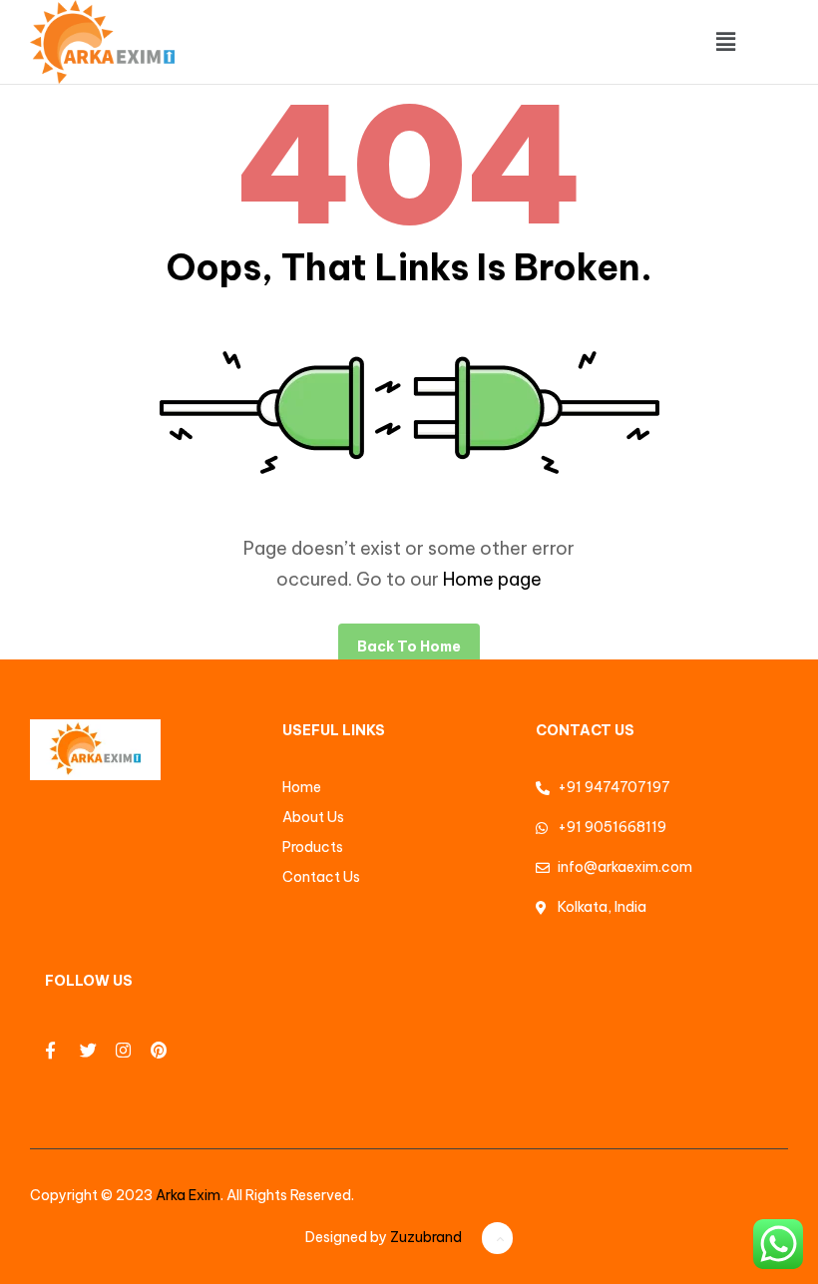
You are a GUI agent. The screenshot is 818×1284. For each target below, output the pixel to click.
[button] (725, 41)
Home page (492, 579)
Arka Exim (188, 1195)
